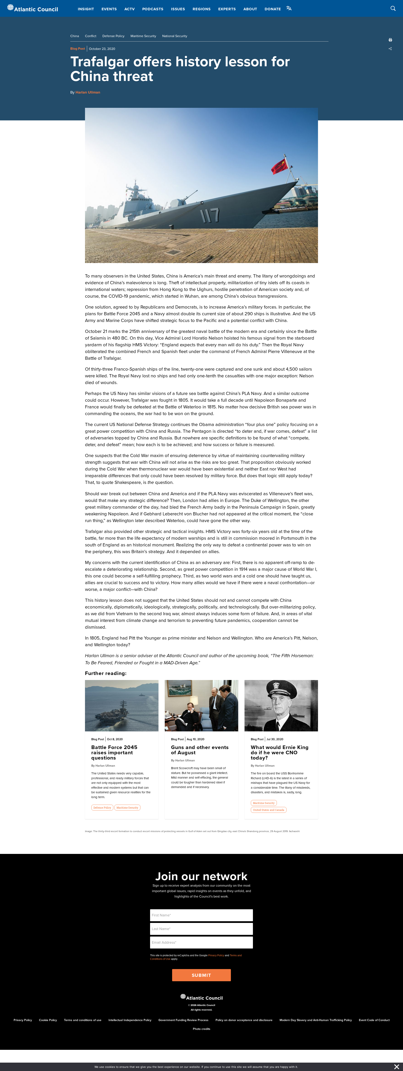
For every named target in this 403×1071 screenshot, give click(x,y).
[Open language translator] (289, 8)
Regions (202, 9)
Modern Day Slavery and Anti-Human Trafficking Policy (316, 1020)
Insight (86, 9)
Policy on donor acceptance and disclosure (244, 1020)
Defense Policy (113, 36)
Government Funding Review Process (183, 1020)
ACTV (129, 9)
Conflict (90, 36)
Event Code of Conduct (374, 1020)
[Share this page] (390, 49)
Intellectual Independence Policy (130, 1020)
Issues (178, 9)
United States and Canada (268, 810)
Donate (273, 9)
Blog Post (77, 48)
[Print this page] (390, 40)
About (250, 9)
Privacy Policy (216, 955)
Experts (227, 9)
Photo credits (201, 1029)
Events (109, 9)
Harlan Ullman (88, 92)
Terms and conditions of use (82, 1020)
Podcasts (153, 9)
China (74, 36)
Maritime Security (143, 36)
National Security (174, 36)
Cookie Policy (48, 1020)
